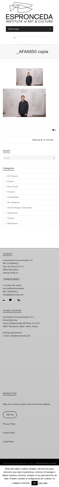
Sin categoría (13, 202)
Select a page (13, 29)
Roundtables (13, 197)
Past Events (12, 186)
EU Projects (12, 176)
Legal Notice (8, 441)
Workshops (12, 223)
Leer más (42, 483)
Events (10, 181)
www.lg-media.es (10, 273)
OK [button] (34, 483)
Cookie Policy (9, 433)
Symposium (12, 213)
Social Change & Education (19, 207)
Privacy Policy (9, 424)
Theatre (10, 218)
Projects (11, 192)
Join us (9, 414)
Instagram (5, 298)
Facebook (11, 298)
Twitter (17, 298)
